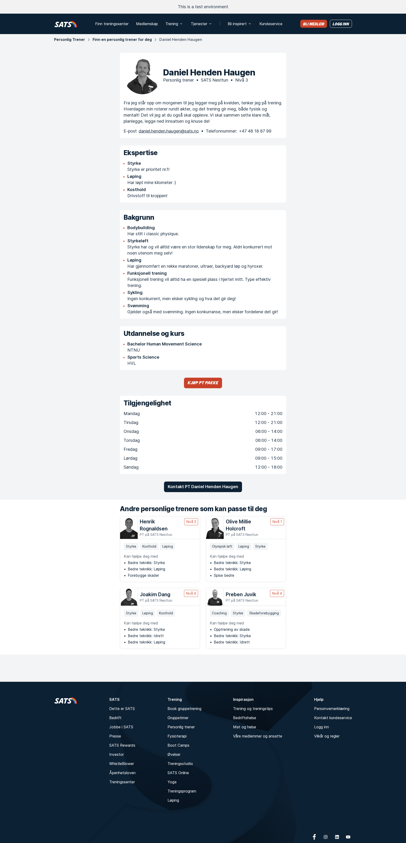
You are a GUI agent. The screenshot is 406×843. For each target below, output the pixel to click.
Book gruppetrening (184, 708)
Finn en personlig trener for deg (122, 39)
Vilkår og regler (327, 736)
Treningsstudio (180, 763)
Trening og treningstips (253, 708)
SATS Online (178, 772)
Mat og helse (244, 727)
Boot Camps (178, 745)
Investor (116, 754)
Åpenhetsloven (122, 772)
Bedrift (115, 717)
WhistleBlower (121, 763)
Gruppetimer (178, 717)
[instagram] (325, 837)
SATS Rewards (122, 745)
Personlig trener (181, 727)
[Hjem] (65, 23)
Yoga (172, 782)
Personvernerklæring (331, 708)
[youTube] (348, 837)
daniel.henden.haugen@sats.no (169, 131)
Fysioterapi (177, 736)
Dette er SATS (122, 708)
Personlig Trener (69, 39)
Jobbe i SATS (121, 727)
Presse (115, 736)
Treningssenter (122, 782)
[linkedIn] (337, 837)
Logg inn (321, 727)
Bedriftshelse (244, 717)
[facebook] (314, 837)
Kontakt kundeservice (333, 717)
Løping (173, 800)
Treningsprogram (182, 791)
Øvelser (174, 754)
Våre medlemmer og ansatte (257, 736)
